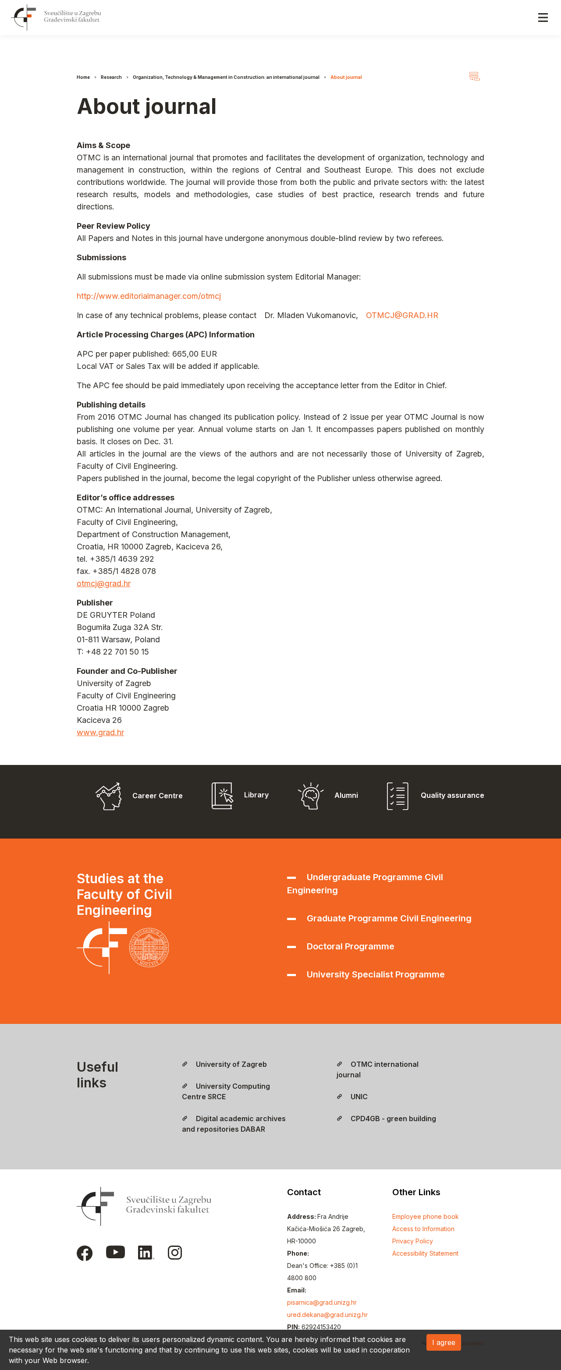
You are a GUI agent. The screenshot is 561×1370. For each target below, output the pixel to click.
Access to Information (423, 1228)
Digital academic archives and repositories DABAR (234, 1123)
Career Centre (157, 795)
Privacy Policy (412, 1241)
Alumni (346, 795)
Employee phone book (425, 1216)
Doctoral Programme (349, 946)
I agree (443, 1342)
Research (111, 77)
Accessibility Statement (425, 1253)
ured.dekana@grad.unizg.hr (327, 1314)
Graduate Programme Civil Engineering (388, 918)
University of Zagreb (230, 1064)
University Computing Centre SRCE (226, 1091)
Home (83, 77)
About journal (346, 77)
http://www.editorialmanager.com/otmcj (149, 296)
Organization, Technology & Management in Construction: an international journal (226, 77)
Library (256, 794)
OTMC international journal (378, 1069)
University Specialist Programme (375, 974)
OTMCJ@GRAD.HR (402, 315)
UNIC (358, 1096)
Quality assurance (451, 795)
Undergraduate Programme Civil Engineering (365, 884)
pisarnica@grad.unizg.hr (322, 1302)
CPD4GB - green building (392, 1118)
